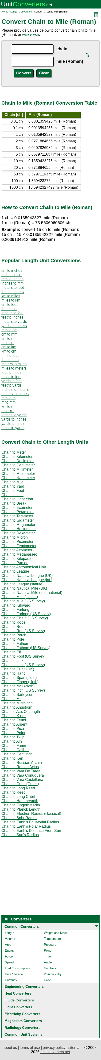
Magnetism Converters (23, 1021)
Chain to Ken (12, 758)
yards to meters (14, 326)
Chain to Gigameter (17, 520)
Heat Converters (17, 993)
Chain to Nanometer (18, 478)
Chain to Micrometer (18, 474)
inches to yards (14, 415)
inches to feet (12, 313)
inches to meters (15, 389)
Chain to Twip (12, 737)
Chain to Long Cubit (18, 797)
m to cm (7, 343)
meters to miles (14, 364)
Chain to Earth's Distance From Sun (31, 831)
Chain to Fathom (15, 644)
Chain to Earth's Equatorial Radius (30, 822)
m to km (7, 411)
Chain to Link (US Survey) (23, 665)
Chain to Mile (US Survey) (23, 601)
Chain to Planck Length (20, 809)
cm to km (8, 347)
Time (47, 956)
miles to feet (11, 377)
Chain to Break (13, 503)
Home (4, 11)
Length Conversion (21, 11)
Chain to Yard (12, 486)
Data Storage (14, 974)
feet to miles (11, 372)
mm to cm (9, 330)
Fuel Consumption (17, 968)
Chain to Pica (12, 729)
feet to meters (12, 292)
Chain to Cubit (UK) (17, 669)
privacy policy (54, 1048)
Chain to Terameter (17, 516)
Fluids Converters (19, 1000)
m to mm (8, 402)
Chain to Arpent (14, 724)
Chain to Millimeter (17, 469)
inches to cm (11, 275)
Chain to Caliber (15, 750)
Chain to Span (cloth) (19, 678)
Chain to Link (12, 661)
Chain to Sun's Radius (20, 835)
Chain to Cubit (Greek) (20, 784)
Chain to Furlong (15, 610)
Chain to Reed (13, 792)
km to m (7, 406)
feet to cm (9, 309)
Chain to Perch (13, 635)
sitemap (75, 1048)
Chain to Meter (13, 452)
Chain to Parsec (14, 563)
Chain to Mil (11, 699)
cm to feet (9, 304)
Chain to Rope (13, 622)
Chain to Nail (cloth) (18, 686)
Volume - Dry (53, 974)
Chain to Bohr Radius (19, 818)
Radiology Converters (22, 1028)
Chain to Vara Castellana (22, 780)
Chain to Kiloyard (15, 605)
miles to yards (12, 428)
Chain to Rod (12, 627)
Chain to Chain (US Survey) (24, 618)
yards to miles (12, 423)
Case (47, 980)
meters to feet (12, 287)
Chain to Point (13, 733)
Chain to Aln (11, 741)
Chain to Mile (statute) (19, 597)
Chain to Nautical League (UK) (27, 576)
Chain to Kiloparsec (17, 559)
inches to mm (12, 283)
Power (48, 950)
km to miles (10, 296)
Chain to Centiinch (16, 754)
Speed (9, 962)
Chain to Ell (11, 652)
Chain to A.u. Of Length (20, 712)
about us (10, 1048)
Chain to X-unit (13, 716)
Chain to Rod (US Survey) (23, 631)
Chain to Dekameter (18, 533)
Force (9, 956)
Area (8, 944)
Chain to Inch (12, 495)
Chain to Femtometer (18, 546)
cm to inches (11, 270)
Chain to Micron (14, 537)
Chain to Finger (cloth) (20, 682)
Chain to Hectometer (18, 529)
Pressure (50, 944)
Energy (10, 950)
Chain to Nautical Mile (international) (31, 593)
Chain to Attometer (16, 550)
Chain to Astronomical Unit (23, 567)
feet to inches (12, 317)
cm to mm (9, 334)
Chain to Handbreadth (19, 801)
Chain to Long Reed (18, 788)
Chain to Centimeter (18, 465)
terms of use (30, 1048)
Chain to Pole (12, 639)
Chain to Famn (13, 746)
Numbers (50, 968)
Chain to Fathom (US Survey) (25, 648)
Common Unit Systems (23, 1034)
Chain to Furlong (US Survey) (26, 614)
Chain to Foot (12, 491)
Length (9, 933)
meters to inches (15, 394)
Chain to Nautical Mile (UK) (24, 588)
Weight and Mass (56, 933)
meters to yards (14, 321)
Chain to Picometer (17, 542)
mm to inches (12, 279)
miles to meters (14, 368)
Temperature (52, 939)
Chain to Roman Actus (20, 767)
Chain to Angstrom (16, 707)
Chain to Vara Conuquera (22, 775)
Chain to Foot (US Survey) (23, 656)
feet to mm (10, 360)
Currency (11, 980)
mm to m (8, 398)
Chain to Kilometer (16, 457)
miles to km (10, 300)
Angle (48, 962)
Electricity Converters (22, 1014)
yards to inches (14, 419)
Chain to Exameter (16, 508)
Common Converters (21, 926)
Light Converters (18, 1007)
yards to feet (11, 381)
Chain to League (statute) (22, 584)
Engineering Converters (24, 986)
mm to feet (10, 355)
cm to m (7, 338)
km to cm (8, 351)
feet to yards (11, 385)
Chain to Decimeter (17, 461)
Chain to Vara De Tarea (20, 771)
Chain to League (15, 571)
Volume (10, 939)
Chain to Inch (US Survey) (23, 690)
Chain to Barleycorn (18, 695)
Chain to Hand (13, 673)
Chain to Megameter (18, 525)
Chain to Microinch (17, 703)
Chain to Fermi (13, 720)
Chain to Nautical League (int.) (26, 580)
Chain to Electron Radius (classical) (31, 814)
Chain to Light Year (17, 499)
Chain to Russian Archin (21, 763)
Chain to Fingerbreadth (20, 805)
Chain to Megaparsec (19, 554)
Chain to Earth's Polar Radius (26, 826)
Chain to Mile (12, 482)
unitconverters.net (55, 1052)
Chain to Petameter (17, 512)
